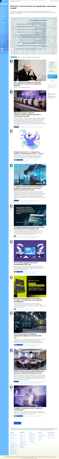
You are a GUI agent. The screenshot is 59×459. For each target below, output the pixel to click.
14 (53, 85)
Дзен (2, 44)
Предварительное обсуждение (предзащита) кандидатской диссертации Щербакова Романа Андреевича (52, 66)
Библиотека (40, 433)
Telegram (3, 41)
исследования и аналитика (35, 159)
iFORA (36, 381)
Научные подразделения (33, 429)
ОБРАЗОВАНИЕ (22, 432)
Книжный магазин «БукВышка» (42, 435)
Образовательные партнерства (24, 444)
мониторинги (25, 159)
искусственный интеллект (17, 237)
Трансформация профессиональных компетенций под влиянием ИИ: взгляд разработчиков (29, 228)
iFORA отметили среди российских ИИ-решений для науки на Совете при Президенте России (29, 372)
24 (48, 87)
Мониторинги (31, 435)
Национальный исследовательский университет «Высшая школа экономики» (20, 429)
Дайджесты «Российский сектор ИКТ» (4, 27)
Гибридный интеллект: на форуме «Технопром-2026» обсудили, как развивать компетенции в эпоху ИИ (27, 114)
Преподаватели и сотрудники (14, 437)
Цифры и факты (12, 433)
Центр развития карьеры (23, 442)
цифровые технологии (32, 273)
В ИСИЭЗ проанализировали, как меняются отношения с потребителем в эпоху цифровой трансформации (28, 300)
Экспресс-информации (4, 23)
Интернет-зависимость (24, 161)
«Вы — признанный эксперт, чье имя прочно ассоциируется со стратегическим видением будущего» (27, 83)
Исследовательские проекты (32, 434)
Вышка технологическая (30, 200)
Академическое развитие (32, 439)
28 (53, 87)
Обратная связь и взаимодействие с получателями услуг (22, 447)
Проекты (2, 14)
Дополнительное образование (24, 441)
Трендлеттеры (3, 28)
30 (56, 87)
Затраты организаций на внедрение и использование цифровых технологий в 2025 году (28, 335)
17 (48, 86)
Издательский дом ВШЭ (41, 434)
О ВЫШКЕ (11, 432)
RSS (2, 46)
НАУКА (30, 432)
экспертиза (29, 381)
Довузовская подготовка (23, 434)
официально (33, 381)
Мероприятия (52, 62)
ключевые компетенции (25, 237)
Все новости (17, 423)
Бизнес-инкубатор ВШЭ (23, 443)
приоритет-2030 (37, 200)
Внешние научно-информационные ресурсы (32, 442)
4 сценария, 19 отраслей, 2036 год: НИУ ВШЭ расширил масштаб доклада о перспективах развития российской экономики (28, 188)
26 (51, 87)
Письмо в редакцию (4, 51)
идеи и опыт (25, 381)
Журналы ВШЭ (40, 439)
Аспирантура (21, 440)
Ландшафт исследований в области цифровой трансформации (28, 409)
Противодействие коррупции (14, 444)
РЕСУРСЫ (40, 432)
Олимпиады (21, 435)
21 (53, 86)
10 (48, 85)
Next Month (56, 80)
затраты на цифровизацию (24, 346)
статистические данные (17, 161)
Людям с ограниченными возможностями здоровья (13, 451)
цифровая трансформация (32, 237)
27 (52, 87)
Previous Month (48, 80)
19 (51, 86)
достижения (21, 381)
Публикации (3, 8)
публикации (29, 159)
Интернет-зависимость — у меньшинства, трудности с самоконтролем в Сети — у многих (28, 153)
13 (52, 85)
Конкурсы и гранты (31, 440)
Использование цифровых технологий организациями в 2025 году (25, 263)
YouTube (3, 45)
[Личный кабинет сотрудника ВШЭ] (56, 1)
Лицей (20, 433)
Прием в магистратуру (22, 439)
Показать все (51, 71)
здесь (48, 456)
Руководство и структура (13, 434)
